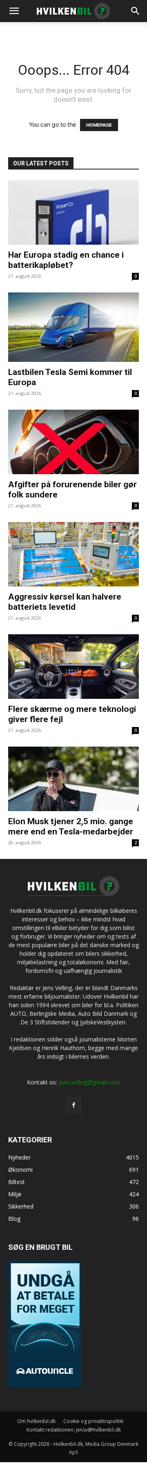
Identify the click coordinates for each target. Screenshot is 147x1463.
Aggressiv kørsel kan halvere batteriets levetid (64, 602)
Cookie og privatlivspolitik (93, 1421)
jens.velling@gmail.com (89, 1082)
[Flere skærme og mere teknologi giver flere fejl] (73, 666)
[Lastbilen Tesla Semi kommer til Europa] (73, 327)
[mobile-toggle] (14, 11)
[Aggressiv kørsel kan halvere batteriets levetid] (73, 554)
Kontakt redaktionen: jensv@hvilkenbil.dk (74, 1429)
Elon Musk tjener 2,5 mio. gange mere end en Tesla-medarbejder (70, 826)
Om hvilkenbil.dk (36, 1421)
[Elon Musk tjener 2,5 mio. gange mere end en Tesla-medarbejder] (73, 779)
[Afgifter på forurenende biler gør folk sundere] (73, 442)
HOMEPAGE (99, 125)
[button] (135, 11)
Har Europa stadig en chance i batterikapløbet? (66, 260)
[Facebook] (73, 1105)
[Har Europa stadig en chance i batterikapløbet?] (73, 212)
